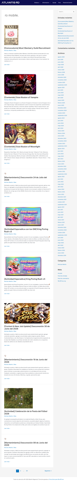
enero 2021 (61, 225)
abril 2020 (60, 245)
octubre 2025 (61, 82)
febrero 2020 (61, 250)
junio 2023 (61, 153)
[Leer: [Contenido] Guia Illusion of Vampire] (20, 84)
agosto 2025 (61, 87)
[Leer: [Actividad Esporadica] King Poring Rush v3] (23, 265)
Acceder (60, 273)
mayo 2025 (61, 95)
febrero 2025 (61, 103)
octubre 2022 (61, 171)
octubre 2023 (61, 143)
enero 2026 (61, 74)
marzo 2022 (61, 189)
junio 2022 (60, 181)
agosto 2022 (61, 176)
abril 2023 (60, 158)
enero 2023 (61, 164)
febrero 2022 (61, 192)
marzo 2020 (61, 247)
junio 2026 (60, 62)
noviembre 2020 (62, 230)
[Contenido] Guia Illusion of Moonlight (22, 146)
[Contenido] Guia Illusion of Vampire (21, 97)
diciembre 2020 (62, 227)
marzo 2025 (61, 100)
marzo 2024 (61, 130)
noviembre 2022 (62, 169)
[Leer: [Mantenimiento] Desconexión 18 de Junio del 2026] (5, 355)
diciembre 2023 (62, 138)
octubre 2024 (61, 113)
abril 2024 (60, 128)
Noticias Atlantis (8, 50)
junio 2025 (60, 92)
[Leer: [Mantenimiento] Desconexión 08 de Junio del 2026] (5, 438)
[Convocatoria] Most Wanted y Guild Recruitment (27, 48)
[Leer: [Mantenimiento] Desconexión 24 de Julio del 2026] (5, 173)
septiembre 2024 (62, 115)
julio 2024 (60, 120)
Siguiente (48, 471)
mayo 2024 (61, 125)
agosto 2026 (61, 57)
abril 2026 (60, 67)
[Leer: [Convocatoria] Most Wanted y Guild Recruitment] (11, 35)
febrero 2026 (61, 72)
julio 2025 (60, 90)
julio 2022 (60, 179)
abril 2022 (60, 186)
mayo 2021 (61, 214)
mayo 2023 (61, 156)
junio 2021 (60, 212)
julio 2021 (60, 209)
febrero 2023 (61, 161)
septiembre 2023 (62, 146)
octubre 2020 (61, 232)
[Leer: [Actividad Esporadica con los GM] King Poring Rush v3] (23, 216)
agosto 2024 (61, 118)
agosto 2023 (61, 148)
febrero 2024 (61, 133)
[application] (39, 2)
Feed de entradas (62, 276)
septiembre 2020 (62, 235)
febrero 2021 (61, 222)
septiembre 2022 (62, 174)
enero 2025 (61, 105)
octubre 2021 (61, 202)
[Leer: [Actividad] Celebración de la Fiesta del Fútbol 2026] (18, 398)
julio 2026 (60, 59)
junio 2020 (60, 240)
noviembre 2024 (62, 110)
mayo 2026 (61, 64)
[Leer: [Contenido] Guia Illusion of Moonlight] (20, 133)
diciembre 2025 (62, 77)
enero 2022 (61, 194)
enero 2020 (61, 253)
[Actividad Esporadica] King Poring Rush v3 (24, 279)
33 (27, 471)
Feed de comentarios (63, 278)
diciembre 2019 (62, 255)
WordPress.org (62, 281)
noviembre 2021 (62, 199)
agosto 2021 (61, 207)
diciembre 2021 (62, 197)
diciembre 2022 (62, 166)
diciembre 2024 (62, 108)
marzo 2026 (61, 69)
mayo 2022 (61, 184)
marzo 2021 (61, 219)
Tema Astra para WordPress (56, 479)
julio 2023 (60, 151)
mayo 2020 (61, 242)
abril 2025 (60, 97)
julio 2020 (60, 237)
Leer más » (7, 64)
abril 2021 (60, 217)
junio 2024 (61, 123)
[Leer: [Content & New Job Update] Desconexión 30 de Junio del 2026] (27, 313)
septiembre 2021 (62, 204)
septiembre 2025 (62, 85)
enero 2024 (61, 136)
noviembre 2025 (62, 80)
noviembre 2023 (62, 141)
